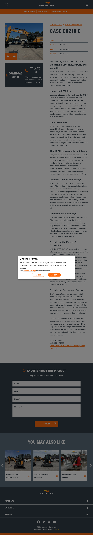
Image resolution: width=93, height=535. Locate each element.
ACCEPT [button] (54, 275)
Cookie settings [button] (29, 271)
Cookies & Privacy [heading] (29, 258)
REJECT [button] (38, 275)
